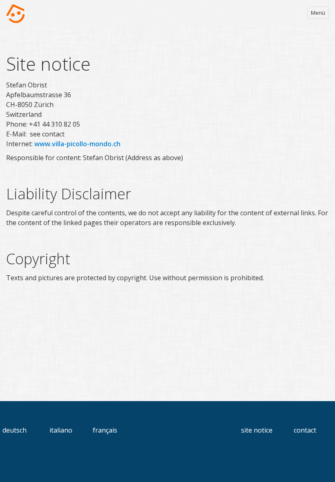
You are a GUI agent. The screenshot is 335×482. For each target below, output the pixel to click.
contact (305, 430)
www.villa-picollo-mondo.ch (77, 143)
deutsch (14, 430)
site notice (256, 430)
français (105, 430)
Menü (318, 12)
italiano (60, 430)
